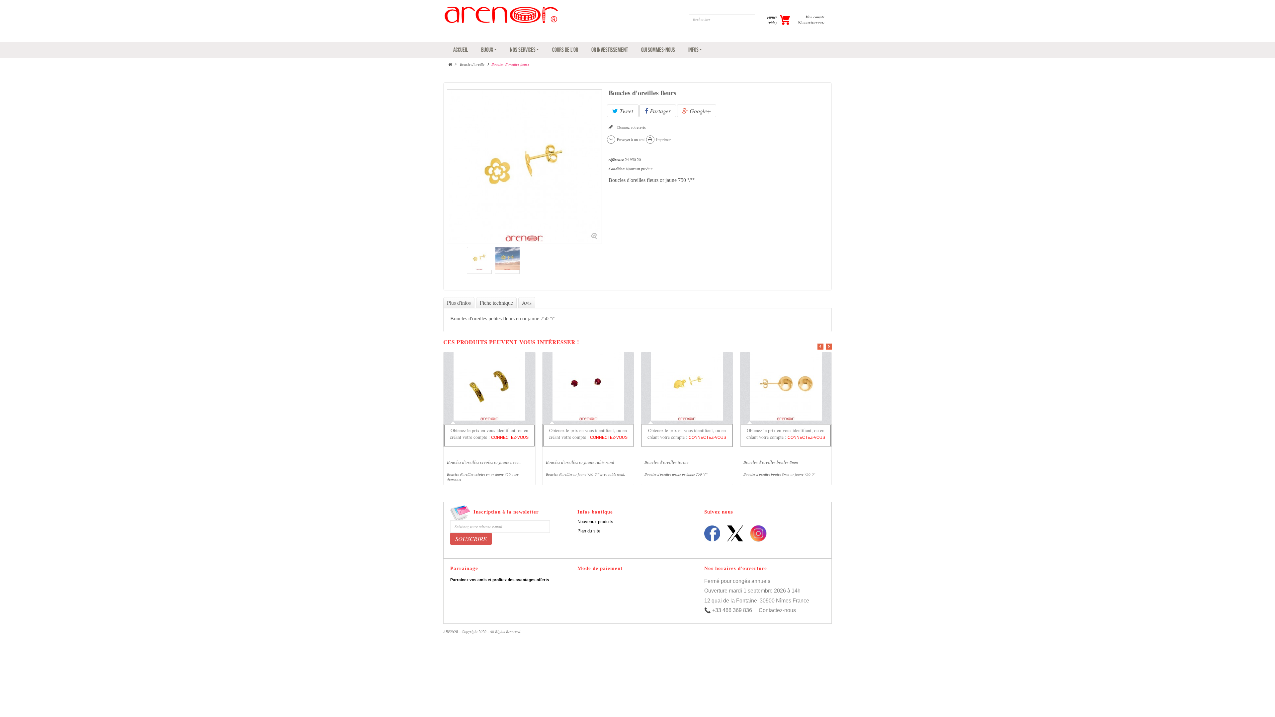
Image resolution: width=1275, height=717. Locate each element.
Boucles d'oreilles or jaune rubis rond (580, 462)
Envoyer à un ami (630, 139)
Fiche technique (496, 302)
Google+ (699, 111)
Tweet (625, 111)
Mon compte (815, 16)
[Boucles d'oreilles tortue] (687, 387)
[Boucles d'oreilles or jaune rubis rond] (588, 387)
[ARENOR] (538, 22)
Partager (659, 111)
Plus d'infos (459, 302)
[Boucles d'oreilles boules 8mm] (786, 387)
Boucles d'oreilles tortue (666, 462)
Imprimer (663, 139)
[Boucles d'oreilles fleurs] (479, 261)
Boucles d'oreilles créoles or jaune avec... (484, 462)
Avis (527, 302)
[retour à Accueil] (450, 64)
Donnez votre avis (631, 127)
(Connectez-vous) (811, 22)
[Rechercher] (761, 19)
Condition (617, 169)
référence (616, 159)
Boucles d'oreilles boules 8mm (770, 462)
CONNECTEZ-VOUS (510, 437)
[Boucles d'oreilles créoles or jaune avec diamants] (489, 387)
